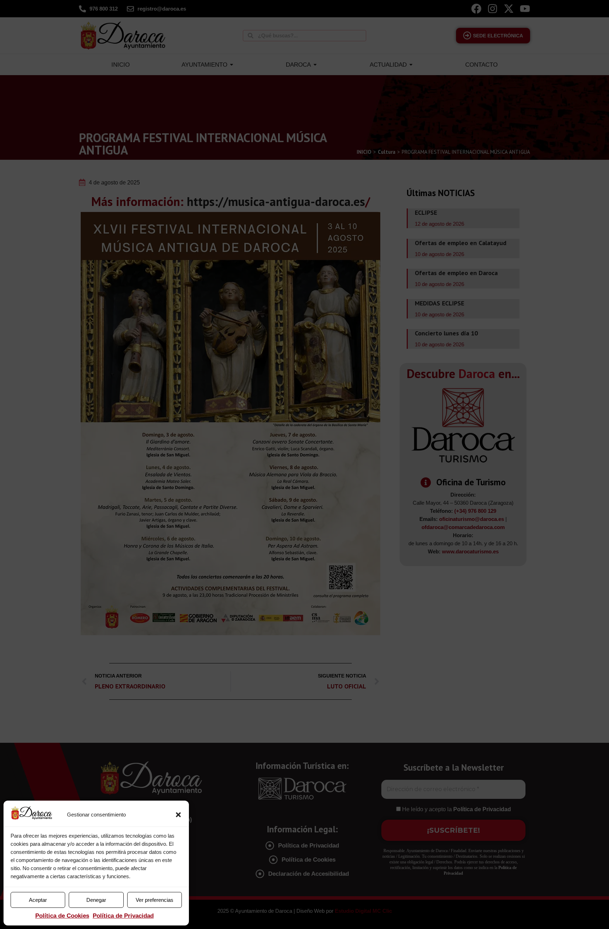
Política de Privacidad (123, 915)
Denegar (96, 900)
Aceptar (38, 900)
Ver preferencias (154, 900)
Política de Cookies (62, 915)
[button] (178, 814)
